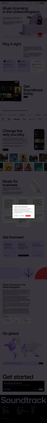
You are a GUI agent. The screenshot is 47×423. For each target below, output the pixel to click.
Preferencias (16, 215)
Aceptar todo (28, 215)
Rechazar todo (22, 215)
